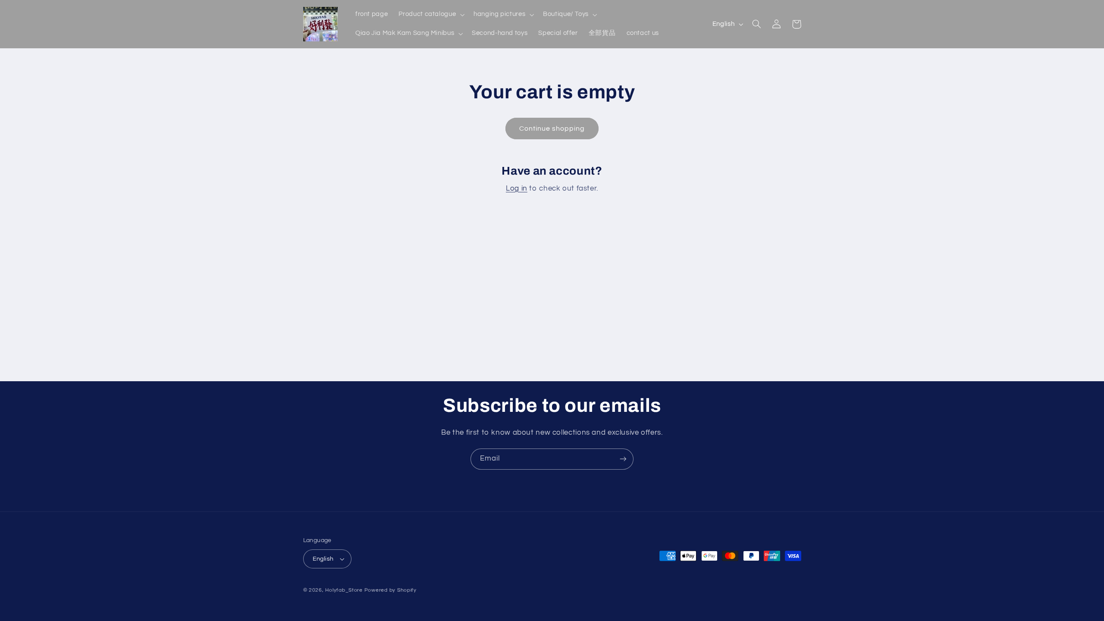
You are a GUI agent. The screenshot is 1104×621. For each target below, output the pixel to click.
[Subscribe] (623, 459)
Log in (516, 188)
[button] (430, 14)
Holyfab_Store (344, 590)
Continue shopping (552, 128)
